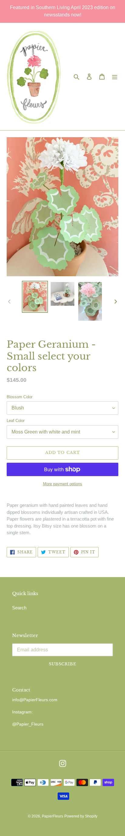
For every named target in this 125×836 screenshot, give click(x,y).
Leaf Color (16, 420)
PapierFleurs (52, 816)
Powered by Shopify (80, 816)
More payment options (62, 484)
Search (19, 607)
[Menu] (114, 76)
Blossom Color (19, 397)
